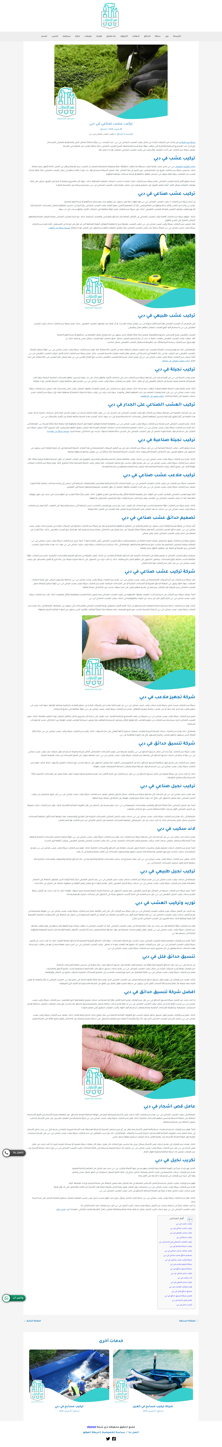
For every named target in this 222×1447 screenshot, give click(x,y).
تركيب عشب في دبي (184, 1224)
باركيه (77, 36)
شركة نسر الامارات (187, 142)
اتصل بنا (133, 1432)
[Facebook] (114, 1439)
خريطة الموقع (91, 1432)
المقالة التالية (32, 1321)
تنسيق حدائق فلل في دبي (182, 1291)
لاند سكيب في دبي (184, 1278)
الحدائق (147, 36)
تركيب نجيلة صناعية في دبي (181, 1246)
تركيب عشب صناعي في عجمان (175, 361)
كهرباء (99, 36)
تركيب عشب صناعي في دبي (181, 1228)
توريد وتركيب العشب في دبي (180, 1287)
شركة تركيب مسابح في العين (153, 1406)
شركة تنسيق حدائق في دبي (181, 1269)
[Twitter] (108, 1439)
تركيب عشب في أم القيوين (152, 396)
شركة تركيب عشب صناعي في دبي (178, 1260)
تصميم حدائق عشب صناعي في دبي (178, 1256)
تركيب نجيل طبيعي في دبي (181, 1282)
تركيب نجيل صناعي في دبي (181, 1273)
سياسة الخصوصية (113, 1432)
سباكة (158, 36)
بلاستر (44, 36)
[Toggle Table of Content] (188, 1219)
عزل (167, 36)
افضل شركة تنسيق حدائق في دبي (178, 1296)
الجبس (55, 36)
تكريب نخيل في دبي (184, 1305)
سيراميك (67, 36)
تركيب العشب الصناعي (185, 167)
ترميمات (88, 36)
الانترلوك (124, 36)
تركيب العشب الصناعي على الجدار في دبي (175, 1242)
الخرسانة (177, 36)
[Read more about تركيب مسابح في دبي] (69, 1376)
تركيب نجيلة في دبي (184, 1238)
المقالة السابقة (188, 1321)
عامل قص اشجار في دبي (182, 1300)
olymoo (91, 1427)
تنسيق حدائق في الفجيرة (58, 431)
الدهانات (135, 36)
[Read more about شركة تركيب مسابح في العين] (153, 1376)
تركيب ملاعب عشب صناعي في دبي (178, 1251)
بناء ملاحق (111, 36)
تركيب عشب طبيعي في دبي (181, 1233)
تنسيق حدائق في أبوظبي (59, 228)
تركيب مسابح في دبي (69, 1406)
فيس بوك (60, 1209)
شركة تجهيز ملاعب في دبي (181, 1264)
